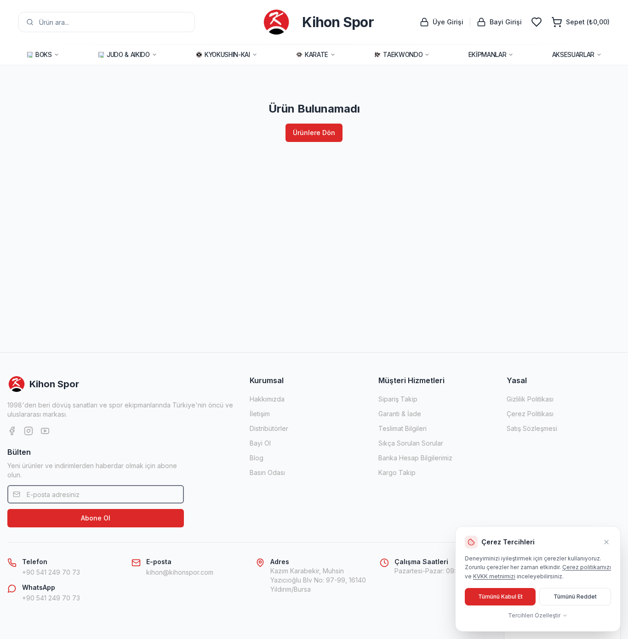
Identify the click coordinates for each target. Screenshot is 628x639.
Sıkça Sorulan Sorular (410, 443)
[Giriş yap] (536, 22)
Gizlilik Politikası (530, 399)
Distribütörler (269, 428)
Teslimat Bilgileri (402, 428)
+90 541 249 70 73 (51, 572)
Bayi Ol (260, 443)
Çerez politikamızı (586, 567)
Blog (256, 458)
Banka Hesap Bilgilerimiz (415, 458)
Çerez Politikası (530, 414)
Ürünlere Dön (314, 132)
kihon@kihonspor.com (179, 572)
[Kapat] (606, 542)
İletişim (260, 414)
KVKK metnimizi (494, 576)
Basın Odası (267, 472)
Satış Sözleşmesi (532, 428)
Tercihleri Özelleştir (534, 615)
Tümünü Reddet (575, 596)
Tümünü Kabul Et (500, 596)
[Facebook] (12, 430)
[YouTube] (45, 430)
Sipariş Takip (397, 399)
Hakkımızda (267, 399)
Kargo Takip (397, 472)
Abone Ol (95, 518)
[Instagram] (28, 430)
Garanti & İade (399, 414)
